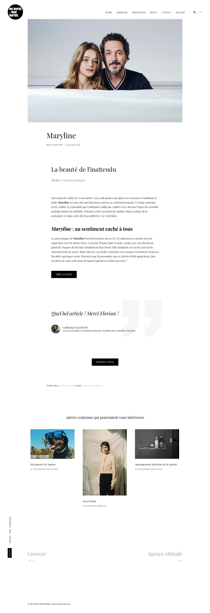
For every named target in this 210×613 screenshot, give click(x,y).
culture (99, 385)
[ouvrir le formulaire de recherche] (194, 12)
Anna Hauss (89, 501)
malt (10, 531)
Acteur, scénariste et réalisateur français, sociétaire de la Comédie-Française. (99, 331)
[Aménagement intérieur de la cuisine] (157, 444)
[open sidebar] (199, 12)
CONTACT (166, 12)
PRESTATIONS (139, 12)
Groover (37, 553)
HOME (109, 12)
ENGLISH (180, 12)
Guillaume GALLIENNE (75, 327)
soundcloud (10, 522)
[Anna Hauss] (105, 462)
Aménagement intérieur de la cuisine (156, 464)
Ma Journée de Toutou (42, 464)
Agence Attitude (165, 553)
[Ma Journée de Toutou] (52, 444)
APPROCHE (122, 12)
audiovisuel (88, 385)
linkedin (10, 539)
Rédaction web (55, 145)
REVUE (153, 12)
